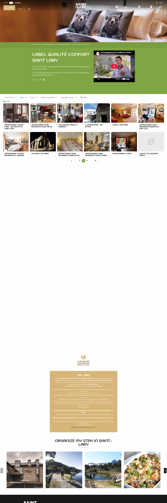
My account (126, 10)
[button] (24, 8)
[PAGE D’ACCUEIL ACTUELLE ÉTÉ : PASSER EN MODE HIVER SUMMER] (11, 3)
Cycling (160, 10)
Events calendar (139, 10)
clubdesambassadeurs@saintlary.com (83, 427)
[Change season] (11, 3)
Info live (151, 10)
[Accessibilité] (157, 2)
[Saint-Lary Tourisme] (83, 6)
